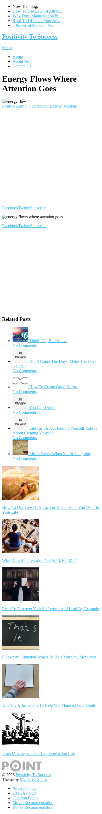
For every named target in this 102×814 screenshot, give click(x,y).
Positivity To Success (30, 36)
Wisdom (70, 106)
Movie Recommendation (33, 802)
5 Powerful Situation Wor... (35, 25)
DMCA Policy (25, 793)
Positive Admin (14, 106)
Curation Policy (25, 798)
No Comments (25, 345)
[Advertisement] (51, 157)
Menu (7, 47)
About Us (21, 61)
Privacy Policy (25, 788)
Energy (55, 106)
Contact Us (22, 66)
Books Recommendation (33, 807)
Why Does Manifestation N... (37, 16)
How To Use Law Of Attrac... (37, 11)
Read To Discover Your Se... (36, 20)
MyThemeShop (33, 779)
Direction (40, 106)
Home (18, 56)
